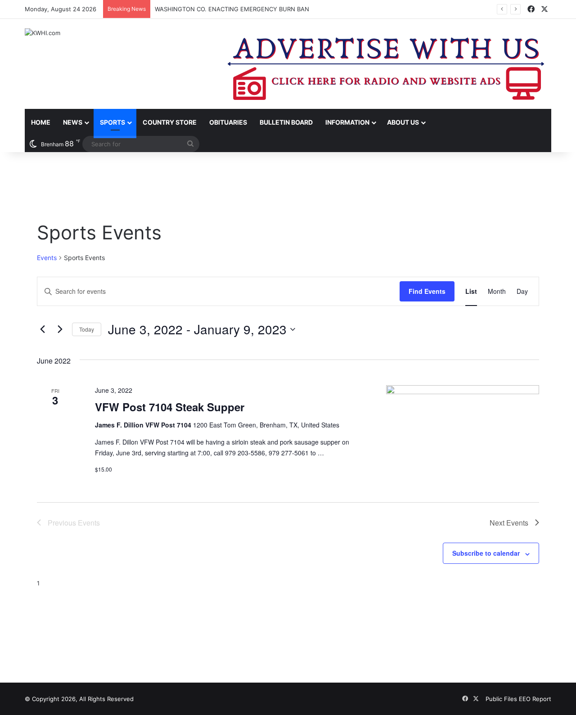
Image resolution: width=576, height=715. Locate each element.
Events (47, 257)
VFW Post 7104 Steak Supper (169, 406)
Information (347, 122)
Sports (112, 122)
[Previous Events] (42, 329)
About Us (403, 122)
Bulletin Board (286, 122)
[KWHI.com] (42, 33)
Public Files (502, 698)
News (72, 122)
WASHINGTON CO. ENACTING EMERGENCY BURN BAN (232, 9)
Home (40, 122)
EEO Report (535, 698)
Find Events (427, 291)
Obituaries (228, 122)
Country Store (170, 122)
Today (86, 329)
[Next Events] (59, 329)
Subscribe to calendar (486, 553)
